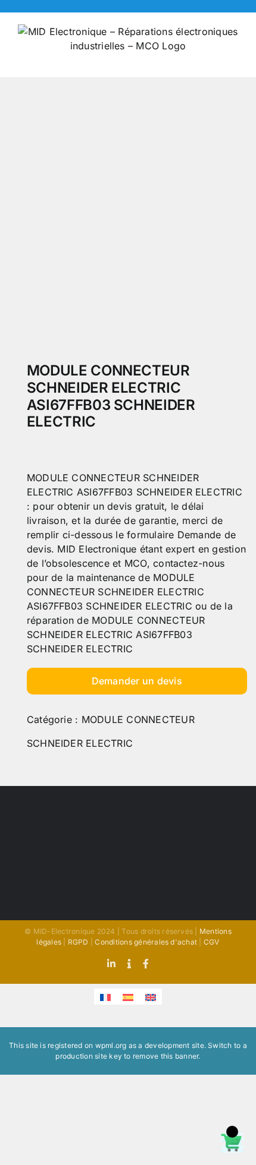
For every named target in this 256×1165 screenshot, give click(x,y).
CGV (212, 941)
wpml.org (111, 1045)
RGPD (78, 941)
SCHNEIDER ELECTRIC (80, 743)
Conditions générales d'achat (146, 941)
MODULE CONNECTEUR (138, 719)
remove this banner (165, 1056)
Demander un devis (137, 681)
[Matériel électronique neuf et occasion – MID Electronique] (128, 223)
